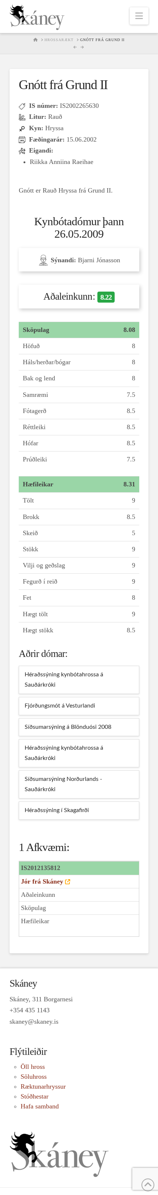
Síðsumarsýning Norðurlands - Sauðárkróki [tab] (63, 784)
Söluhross (34, 1076)
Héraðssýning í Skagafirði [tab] (57, 810)
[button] (139, 16)
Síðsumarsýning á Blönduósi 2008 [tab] (68, 727)
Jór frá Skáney (42, 881)
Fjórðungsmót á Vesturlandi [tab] (60, 706)
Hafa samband (40, 1106)
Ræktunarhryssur (43, 1086)
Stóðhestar (35, 1096)
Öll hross (33, 1066)
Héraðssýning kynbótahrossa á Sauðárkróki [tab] (64, 680)
